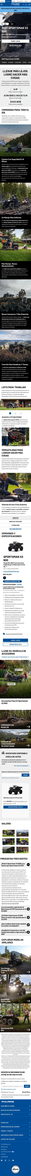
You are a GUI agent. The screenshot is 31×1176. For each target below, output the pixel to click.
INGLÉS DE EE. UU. (7, 1114)
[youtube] (13, 1160)
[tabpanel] (15, 592)
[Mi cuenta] (26, 4)
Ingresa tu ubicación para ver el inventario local (15, 771)
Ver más (19, 584)
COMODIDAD (4, 62)
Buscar (25, 775)
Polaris (2, 1)
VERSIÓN (24, 62)
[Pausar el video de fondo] (28, 54)
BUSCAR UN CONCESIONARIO (10, 1110)
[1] (17, 403)
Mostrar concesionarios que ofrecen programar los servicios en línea (15, 1096)
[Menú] (1, 4)
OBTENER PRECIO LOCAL (15, 45)
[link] (15, 1123)
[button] (8, 833)
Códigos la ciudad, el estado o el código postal (14, 1082)
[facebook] (1, 1160)
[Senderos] (15, 4)
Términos (3, 1154)
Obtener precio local (15, 644)
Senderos (8, 1)
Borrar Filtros (26, 1092)
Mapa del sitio (4, 1146)
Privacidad (3, 1149)
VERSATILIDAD (18, 62)
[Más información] (16, 36)
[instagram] (5, 1160)
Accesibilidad (4, 1156)
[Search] (24, 4)
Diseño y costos (15, 41)
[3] (7, 406)
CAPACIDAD (10, 62)
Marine (26, 1)
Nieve (13, 1)
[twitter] (9, 1160)
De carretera (20, 1)
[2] (10, 403)
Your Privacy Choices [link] (6, 1151)
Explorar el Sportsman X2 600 (10, 903)
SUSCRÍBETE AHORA (7, 1106)
